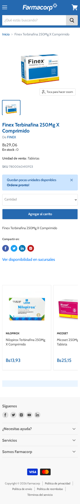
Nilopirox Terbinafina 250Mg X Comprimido (25, 342)
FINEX (11, 137)
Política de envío (22, 489)
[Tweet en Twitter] (14, 248)
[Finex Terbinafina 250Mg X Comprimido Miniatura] (11, 107)
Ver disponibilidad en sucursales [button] (28, 259)
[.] (30, 248)
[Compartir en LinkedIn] (22, 248)
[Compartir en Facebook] (5, 248)
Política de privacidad (57, 483)
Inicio (6, 34)
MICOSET (62, 333)
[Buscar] (72, 20)
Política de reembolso (50, 489)
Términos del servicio (40, 494)
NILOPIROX (13, 333)
